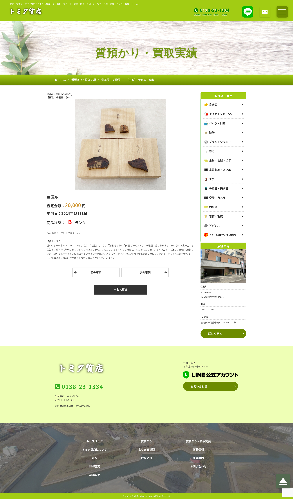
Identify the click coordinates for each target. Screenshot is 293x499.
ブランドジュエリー (221, 142)
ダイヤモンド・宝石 (221, 114)
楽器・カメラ (217, 198)
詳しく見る (215, 334)
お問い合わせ (199, 386)
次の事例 (145, 272)
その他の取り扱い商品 (223, 235)
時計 (212, 132)
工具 (212, 179)
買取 (94, 458)
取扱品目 (146, 458)
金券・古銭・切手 (220, 160)
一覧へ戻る (120, 290)
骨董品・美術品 (218, 188)
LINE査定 (94, 466)
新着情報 (198, 449)
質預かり (146, 441)
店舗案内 (198, 458)
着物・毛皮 (216, 216)
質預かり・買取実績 (198, 441)
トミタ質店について (94, 449)
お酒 (212, 151)
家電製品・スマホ (220, 170)
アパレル (214, 225)
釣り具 (213, 207)
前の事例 (95, 272)
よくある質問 (146, 449)
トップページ (94, 441)
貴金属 (213, 105)
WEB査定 (94, 475)
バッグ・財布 (217, 123)
